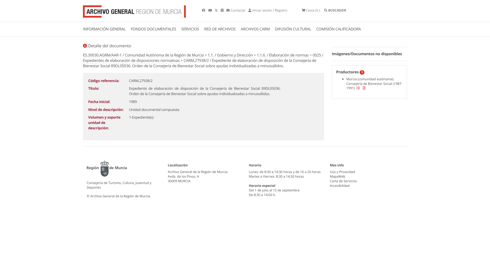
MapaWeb (337, 176)
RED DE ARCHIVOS (220, 29)
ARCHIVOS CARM (255, 29)
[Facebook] (204, 10)
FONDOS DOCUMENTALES (153, 29)
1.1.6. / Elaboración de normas (283, 55)
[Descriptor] (364, 88)
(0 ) (313, 10)
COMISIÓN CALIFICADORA (338, 29)
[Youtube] (210, 10)
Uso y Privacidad (342, 171)
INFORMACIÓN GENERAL (104, 29)
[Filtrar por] (358, 88)
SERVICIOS (190, 29)
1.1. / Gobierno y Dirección (230, 55)
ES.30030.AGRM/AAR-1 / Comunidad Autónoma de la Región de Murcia (143, 55)
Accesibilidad (340, 185)
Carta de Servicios (343, 181)
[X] (217, 10)
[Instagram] (222, 10)
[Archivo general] (134, 10)
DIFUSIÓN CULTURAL (293, 29)
